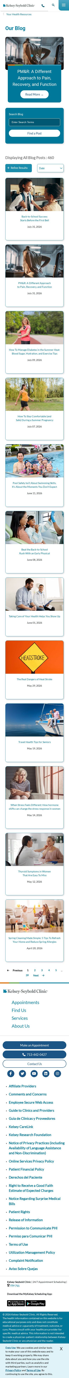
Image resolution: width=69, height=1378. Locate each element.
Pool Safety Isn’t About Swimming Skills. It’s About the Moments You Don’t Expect (34, 484)
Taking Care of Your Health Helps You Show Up (34, 616)
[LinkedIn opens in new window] (45, 1073)
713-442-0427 (36, 1054)
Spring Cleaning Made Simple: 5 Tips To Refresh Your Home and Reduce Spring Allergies (34, 939)
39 (27, 975)
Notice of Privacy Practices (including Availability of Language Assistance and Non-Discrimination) (37, 1148)
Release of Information (26, 1220)
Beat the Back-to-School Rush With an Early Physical (34, 551)
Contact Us (34, 1064)
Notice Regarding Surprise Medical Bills (35, 1201)
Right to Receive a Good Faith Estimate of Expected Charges (31, 1188)
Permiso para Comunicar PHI (30, 1236)
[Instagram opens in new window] (57, 1073)
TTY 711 (14, 1285)
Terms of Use (18, 1244)
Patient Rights (19, 1212)
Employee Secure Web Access (31, 1102)
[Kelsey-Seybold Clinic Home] (20, 5)
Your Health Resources (18, 14)
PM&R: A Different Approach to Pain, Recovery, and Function (34, 285)
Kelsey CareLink (21, 1127)
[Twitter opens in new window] (22, 1073)
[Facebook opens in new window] (10, 1073)
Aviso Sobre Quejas (23, 1269)
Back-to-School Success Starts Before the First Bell (34, 218)
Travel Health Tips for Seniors (34, 741)
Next (36, 975)
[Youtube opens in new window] (34, 1073)
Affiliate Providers (22, 1086)
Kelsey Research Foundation (30, 1135)
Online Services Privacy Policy (31, 1161)
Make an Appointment (34, 1045)
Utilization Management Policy (32, 1252)
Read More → (34, 94)
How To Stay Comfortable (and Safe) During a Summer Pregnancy (34, 418)
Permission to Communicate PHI (33, 1228)
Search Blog (16, 114)
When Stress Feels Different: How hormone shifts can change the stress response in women (34, 806)
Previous (17, 970)
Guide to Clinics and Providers (31, 1110)
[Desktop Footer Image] (26, 994)
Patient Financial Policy (26, 1169)
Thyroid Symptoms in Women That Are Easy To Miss (34, 873)
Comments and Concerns (28, 1094)
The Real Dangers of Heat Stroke (34, 679)
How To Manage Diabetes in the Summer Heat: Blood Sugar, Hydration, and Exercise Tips (34, 351)
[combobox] (34, 122)
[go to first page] (8, 970)
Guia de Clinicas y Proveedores (32, 1118)
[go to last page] (43, 975)
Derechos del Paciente (25, 1177)
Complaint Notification (26, 1260)
